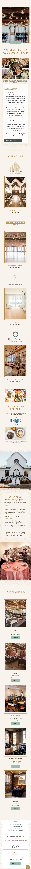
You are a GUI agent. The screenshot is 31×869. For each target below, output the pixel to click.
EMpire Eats (24, 840)
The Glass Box (15, 828)
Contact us (15, 43)
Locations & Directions (15, 857)
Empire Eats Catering (15, 859)
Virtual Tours (15, 855)
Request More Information (13, 140)
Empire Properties (15, 840)
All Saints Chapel (15, 824)
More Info (15, 637)
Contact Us (15, 863)
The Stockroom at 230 (15, 826)
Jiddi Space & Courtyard (15, 830)
